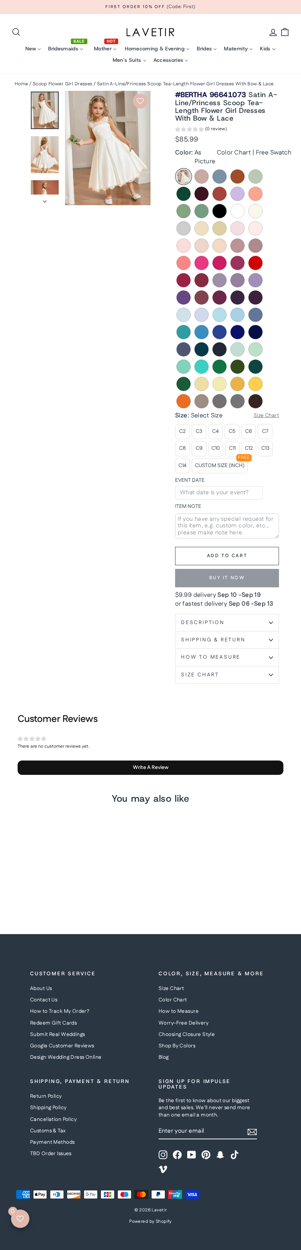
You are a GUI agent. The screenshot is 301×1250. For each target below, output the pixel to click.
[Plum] (255, 297)
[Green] (219, 367)
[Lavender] (201, 315)
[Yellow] (201, 384)
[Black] (219, 211)
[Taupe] (201, 401)
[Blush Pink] (201, 246)
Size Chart (171, 988)
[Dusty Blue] (219, 176)
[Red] (255, 263)
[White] (237, 211)
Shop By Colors (177, 1046)
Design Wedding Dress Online (65, 1057)
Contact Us (43, 1000)
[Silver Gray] (219, 401)
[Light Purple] (255, 280)
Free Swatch (274, 152)
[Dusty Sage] (183, 211)
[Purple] (183, 297)
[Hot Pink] (201, 263)
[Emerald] (183, 384)
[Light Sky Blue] (219, 315)
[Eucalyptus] (201, 211)
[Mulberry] (201, 297)
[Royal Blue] (237, 332)
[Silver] (183, 228)
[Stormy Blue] (183, 349)
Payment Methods (52, 1142)
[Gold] (255, 384)
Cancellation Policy (53, 1119)
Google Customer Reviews (62, 1046)
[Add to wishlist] (140, 101)
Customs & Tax (48, 1131)
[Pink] (237, 228)
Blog (164, 1057)
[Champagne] (219, 228)
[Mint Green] (255, 349)
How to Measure (179, 1011)
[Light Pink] (183, 246)
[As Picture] (183, 176)
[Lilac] (237, 194)
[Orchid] (219, 297)
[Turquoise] (201, 367)
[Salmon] (255, 194)
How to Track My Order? (59, 1011)
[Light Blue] (183, 315)
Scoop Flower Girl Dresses (63, 84)
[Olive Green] (237, 367)
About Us (41, 988)
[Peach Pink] (219, 246)
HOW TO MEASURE (210, 657)
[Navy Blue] (219, 349)
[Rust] (219, 194)
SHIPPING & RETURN (213, 640)
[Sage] (255, 176)
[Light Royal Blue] (219, 332)
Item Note (188, 506)
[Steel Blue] (255, 315)
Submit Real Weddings (57, 1034)
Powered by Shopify (150, 1221)
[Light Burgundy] (201, 280)
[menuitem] (33, 48)
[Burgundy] (201, 194)
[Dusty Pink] (237, 246)
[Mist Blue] (237, 349)
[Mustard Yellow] (237, 384)
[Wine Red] (183, 280)
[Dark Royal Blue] (255, 332)
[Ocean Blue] (201, 332)
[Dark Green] (183, 194)
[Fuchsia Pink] (219, 263)
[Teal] (201, 349)
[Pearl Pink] (255, 228)
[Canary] (219, 384)
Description (203, 622)
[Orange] (183, 401)
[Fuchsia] (237, 263)
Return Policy (46, 1096)
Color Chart (234, 152)
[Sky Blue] (237, 315)
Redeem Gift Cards (53, 1023)
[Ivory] (255, 211)
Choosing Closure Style (187, 1034)
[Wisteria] (219, 280)
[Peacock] (255, 367)
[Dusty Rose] (201, 176)
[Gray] (237, 401)
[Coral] (183, 263)
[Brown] (255, 401)
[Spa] (183, 367)
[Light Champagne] (201, 228)
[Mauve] (255, 246)
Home (21, 84)
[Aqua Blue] (183, 332)
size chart (200, 675)
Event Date (189, 480)
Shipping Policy (48, 1107)
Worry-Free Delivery (183, 1023)
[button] (201, 130)
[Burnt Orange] (237, 176)
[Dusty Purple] (237, 280)
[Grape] (237, 297)
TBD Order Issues (51, 1153)
